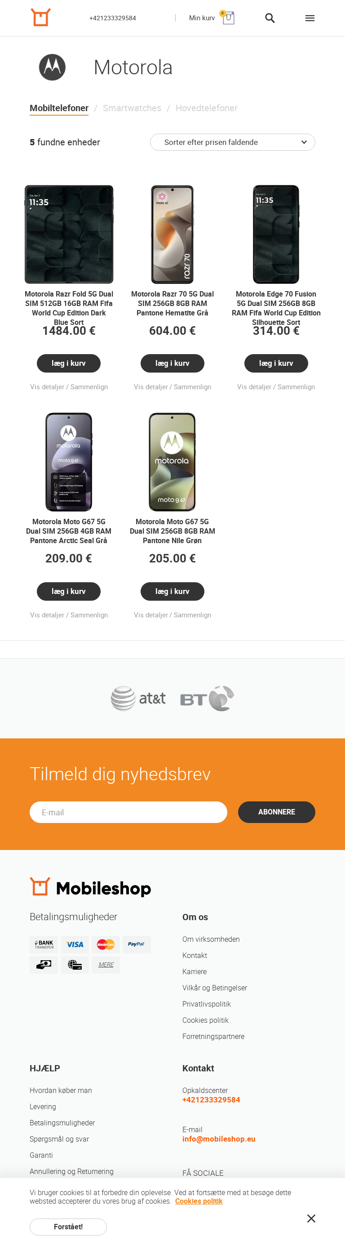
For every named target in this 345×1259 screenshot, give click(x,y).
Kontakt (194, 955)
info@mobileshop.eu (219, 1138)
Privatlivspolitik (206, 1004)
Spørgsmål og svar (59, 1139)
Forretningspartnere (213, 1036)
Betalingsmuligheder (62, 1123)
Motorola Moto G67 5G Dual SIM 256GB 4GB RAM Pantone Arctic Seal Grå (68, 531)
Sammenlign (89, 387)
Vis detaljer (47, 387)
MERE (105, 964)
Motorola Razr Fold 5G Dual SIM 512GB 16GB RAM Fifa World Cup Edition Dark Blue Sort (69, 308)
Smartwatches (132, 108)
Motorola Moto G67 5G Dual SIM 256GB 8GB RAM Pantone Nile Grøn (172, 531)
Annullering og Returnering (72, 1171)
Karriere (194, 971)
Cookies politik (205, 1020)
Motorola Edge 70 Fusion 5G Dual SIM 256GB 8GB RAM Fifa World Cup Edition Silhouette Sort (276, 308)
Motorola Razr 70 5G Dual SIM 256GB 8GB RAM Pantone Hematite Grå (172, 303)
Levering (43, 1106)
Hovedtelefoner (207, 108)
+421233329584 (112, 18)
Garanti (41, 1155)
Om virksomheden (211, 939)
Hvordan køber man (61, 1090)
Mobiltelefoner (59, 108)
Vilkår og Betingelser (214, 988)
